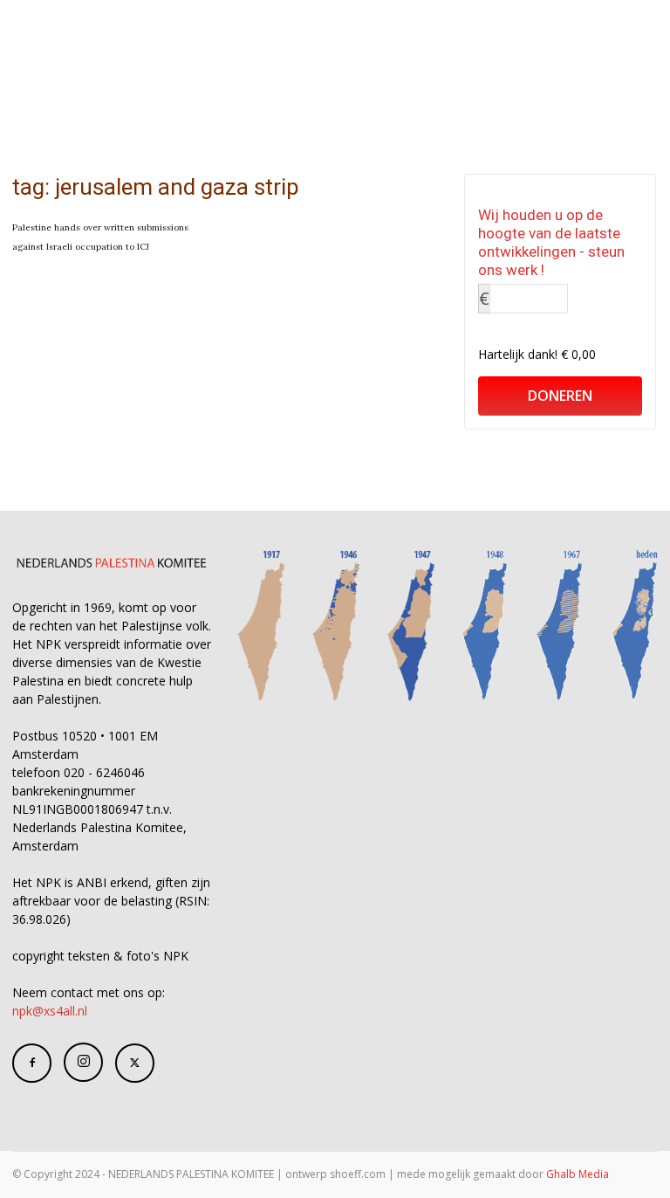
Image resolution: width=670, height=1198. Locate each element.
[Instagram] (83, 1062)
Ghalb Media (577, 1174)
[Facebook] (31, 1063)
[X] (134, 1063)
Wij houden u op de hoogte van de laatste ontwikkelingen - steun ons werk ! (551, 242)
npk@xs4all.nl (49, 1010)
